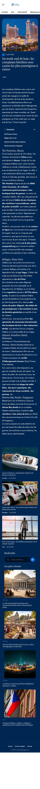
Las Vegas (22, 272)
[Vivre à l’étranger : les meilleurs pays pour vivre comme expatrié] (20, 528)
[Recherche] (36, 5)
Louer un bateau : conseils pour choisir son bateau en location (17, 474)
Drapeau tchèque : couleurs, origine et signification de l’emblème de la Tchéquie (18, 724)
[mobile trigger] (4, 5)
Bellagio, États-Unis (10, 138)
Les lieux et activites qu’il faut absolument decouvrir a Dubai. (18, 684)
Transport (5, 513)
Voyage (5, 600)
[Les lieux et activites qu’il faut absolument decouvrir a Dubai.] (20, 664)
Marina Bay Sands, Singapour (13, 146)
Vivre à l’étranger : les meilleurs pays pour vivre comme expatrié (19, 542)
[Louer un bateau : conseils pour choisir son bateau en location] (20, 459)
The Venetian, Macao (10, 134)
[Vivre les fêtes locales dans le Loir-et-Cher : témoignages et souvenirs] (20, 625)
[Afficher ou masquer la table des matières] (25, 129)
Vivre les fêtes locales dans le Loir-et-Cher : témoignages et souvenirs (18, 645)
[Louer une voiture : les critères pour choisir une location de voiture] (20, 493)
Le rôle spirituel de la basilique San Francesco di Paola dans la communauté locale (17, 605)
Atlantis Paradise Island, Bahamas (15, 142)
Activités (4, 478)
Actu (4, 77)
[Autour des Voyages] (15, 5)
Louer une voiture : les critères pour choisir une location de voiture (19, 508)
